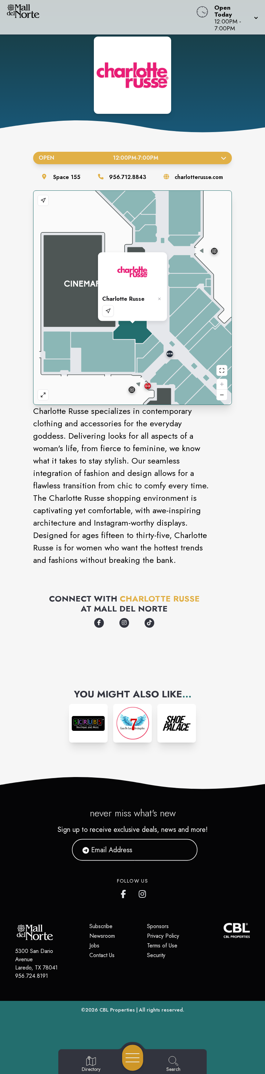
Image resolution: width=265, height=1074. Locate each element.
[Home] (101, 17)
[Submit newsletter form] (183, 849)
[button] (234, 17)
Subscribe (100, 926)
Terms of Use (162, 945)
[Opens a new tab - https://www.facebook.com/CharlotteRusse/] (99, 622)
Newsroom (102, 936)
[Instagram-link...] (88, 723)
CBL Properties (117, 1009)
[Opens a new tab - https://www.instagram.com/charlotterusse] (124, 622)
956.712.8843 (127, 177)
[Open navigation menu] (132, 1058)
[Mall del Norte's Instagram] (142, 892)
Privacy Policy (163, 936)
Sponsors (158, 926)
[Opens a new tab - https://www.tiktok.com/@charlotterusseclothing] (149, 622)
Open (98, 158)
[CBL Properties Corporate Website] (223, 930)
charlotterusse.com (199, 177)
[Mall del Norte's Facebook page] (124, 892)
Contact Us (102, 955)
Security (156, 955)
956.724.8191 (31, 976)
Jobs (94, 945)
